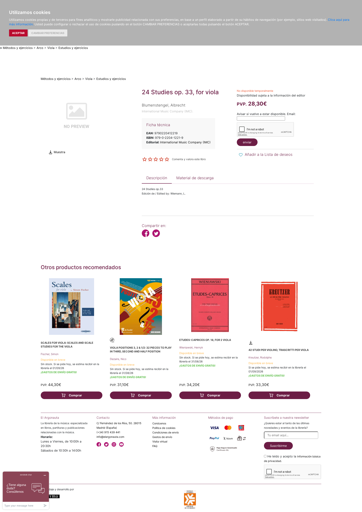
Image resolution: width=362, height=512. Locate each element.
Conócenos (159, 423)
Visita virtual (159, 441)
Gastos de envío (162, 437)
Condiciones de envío (165, 432)
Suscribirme (278, 446)
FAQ (154, 446)
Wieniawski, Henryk (191, 347)
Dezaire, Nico (118, 359)
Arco (40, 48)
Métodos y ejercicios (18, 48)
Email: (291, 114)
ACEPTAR (18, 33)
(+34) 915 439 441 (108, 432)
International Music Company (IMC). (167, 111)
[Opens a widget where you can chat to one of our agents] (25, 490)
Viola (50, 48)
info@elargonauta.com (110, 436)
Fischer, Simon (49, 354)
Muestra (59, 152)
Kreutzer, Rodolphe (260, 357)
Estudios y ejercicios (73, 48)
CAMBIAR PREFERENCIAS (47, 33)
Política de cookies (163, 427)
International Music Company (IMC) (185, 142)
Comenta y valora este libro (189, 159)
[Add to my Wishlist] (241, 155)
